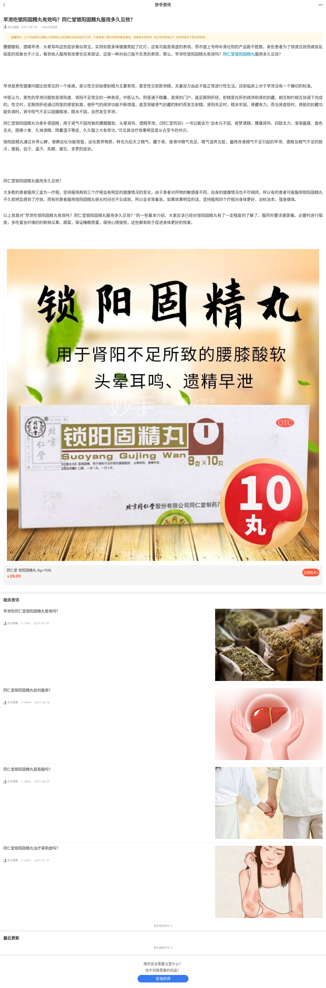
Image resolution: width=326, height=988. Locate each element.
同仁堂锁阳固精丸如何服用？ (27, 690)
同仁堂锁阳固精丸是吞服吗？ (27, 769)
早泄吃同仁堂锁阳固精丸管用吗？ (31, 611)
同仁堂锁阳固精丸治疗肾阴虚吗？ (31, 848)
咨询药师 (163, 978)
